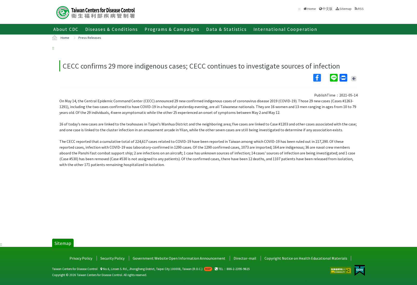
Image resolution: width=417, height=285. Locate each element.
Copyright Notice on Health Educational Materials (305, 258)
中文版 (327, 8)
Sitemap (346, 9)
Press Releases (89, 37)
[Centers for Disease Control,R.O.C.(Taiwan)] (95, 12)
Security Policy (112, 258)
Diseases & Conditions (111, 29)
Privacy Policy (81, 258)
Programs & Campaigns (172, 29)
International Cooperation (285, 29)
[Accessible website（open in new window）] (341, 269)
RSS (361, 9)
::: (53, 47)
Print (344, 78)
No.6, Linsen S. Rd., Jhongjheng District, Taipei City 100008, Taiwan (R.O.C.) (156, 269)
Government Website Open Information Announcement (179, 258)
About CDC (65, 29)
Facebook (321, 78)
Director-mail (245, 258)
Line (334, 78)
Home (311, 9)
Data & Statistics (226, 29)
